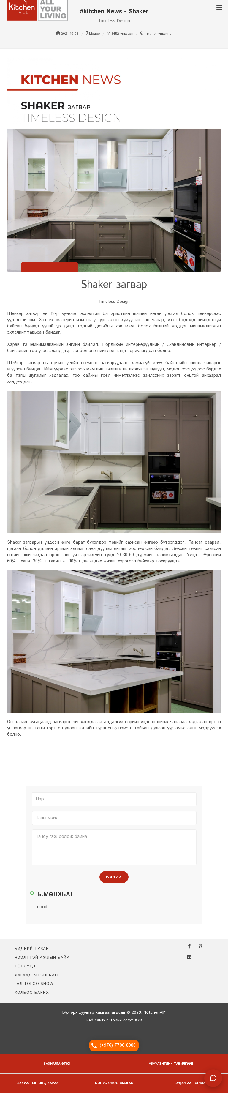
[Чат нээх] (213, 1078)
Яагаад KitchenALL (37, 975)
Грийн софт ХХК (126, 1020)
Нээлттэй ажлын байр (42, 957)
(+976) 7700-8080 (118, 1045)
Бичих (114, 877)
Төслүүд (25, 966)
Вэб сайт (95, 1020)
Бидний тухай (32, 949)
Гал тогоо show (34, 984)
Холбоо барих (32, 993)
